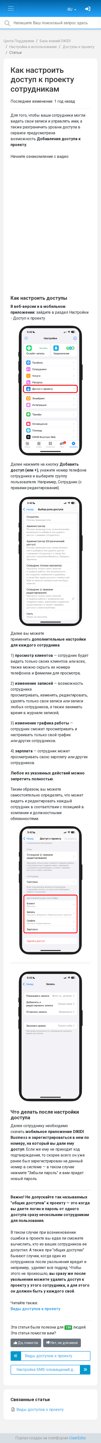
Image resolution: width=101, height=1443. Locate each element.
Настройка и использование (33, 47)
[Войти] (88, 9)
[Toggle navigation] (11, 8)
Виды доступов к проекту (35, 1308)
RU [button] (70, 9)
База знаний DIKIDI (55, 41)
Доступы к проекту (78, 47)
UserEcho (77, 1438)
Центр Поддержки (19, 41)
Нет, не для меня (64, 1343)
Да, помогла (27, 1343)
